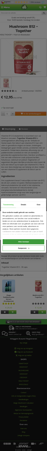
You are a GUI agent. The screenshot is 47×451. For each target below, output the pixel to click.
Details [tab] (23, 205)
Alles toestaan (23, 242)
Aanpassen (22, 248)
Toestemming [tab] (8, 205)
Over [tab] (38, 205)
